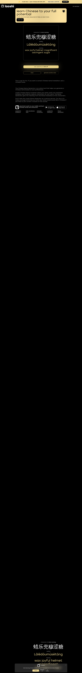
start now (20, 19)
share (32, 72)
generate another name (50, 72)
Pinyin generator (61, 111)
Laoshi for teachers (50, 111)
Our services (76, 6)
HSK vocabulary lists (30, 111)
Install (35, 670)
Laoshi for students (18, 111)
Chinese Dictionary (40, 111)
